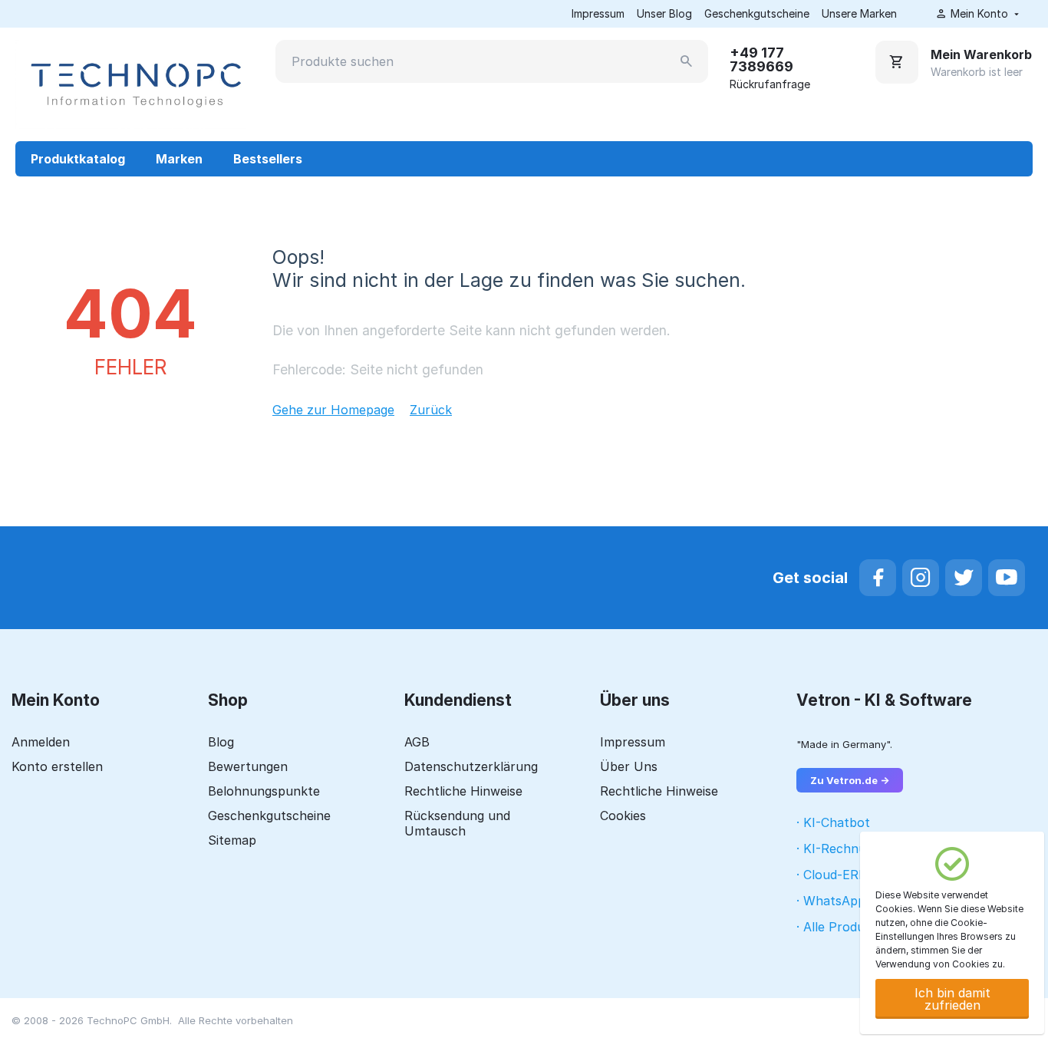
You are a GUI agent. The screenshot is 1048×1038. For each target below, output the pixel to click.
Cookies (623, 815)
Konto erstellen (57, 766)
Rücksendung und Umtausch (457, 823)
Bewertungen (248, 766)
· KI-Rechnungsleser (855, 848)
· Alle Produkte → (847, 926)
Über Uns (628, 766)
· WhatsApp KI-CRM (855, 900)
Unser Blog (664, 13)
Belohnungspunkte (264, 791)
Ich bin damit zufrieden (952, 999)
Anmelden (41, 742)
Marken (179, 158)
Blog (221, 742)
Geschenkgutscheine (756, 13)
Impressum (598, 13)
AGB (417, 742)
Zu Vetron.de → (849, 780)
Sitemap (232, 840)
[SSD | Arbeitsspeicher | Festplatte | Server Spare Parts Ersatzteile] (134, 83)
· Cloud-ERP (831, 874)
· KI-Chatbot (833, 822)
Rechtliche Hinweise (463, 791)
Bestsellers (267, 158)
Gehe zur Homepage (333, 409)
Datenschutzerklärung (471, 766)
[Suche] (687, 61)
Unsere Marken (859, 13)
